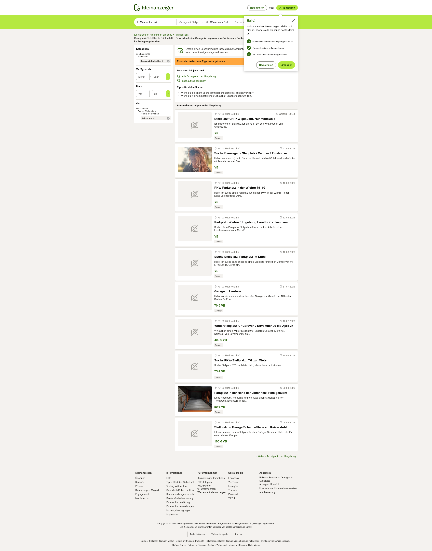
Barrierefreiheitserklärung (180, 498)
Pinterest (233, 494)
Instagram (233, 486)
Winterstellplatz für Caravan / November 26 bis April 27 (253, 326)
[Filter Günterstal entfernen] (168, 118)
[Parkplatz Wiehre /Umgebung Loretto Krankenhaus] (195, 228)
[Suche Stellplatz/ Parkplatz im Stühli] (195, 263)
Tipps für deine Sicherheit (180, 482)
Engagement (142, 494)
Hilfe (168, 478)
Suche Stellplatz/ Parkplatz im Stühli (240, 257)
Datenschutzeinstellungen (180, 506)
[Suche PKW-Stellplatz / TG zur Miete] (195, 366)
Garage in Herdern (227, 291)
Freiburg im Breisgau (149, 113)
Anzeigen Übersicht (269, 484)
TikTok (231, 498)
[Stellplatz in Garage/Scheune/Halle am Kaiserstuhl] (195, 433)
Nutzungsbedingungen (178, 510)
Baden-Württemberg (147, 111)
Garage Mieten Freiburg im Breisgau (243, 540)
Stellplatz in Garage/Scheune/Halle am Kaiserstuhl (250, 427)
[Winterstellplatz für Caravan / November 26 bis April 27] (195, 332)
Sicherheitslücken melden (180, 490)
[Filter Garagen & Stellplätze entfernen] (168, 61)
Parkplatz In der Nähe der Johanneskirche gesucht (250, 393)
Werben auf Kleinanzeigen (211, 492)
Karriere (139, 482)
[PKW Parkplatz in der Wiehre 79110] (195, 194)
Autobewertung (267, 492)
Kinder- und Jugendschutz (180, 494)
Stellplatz (153, 540)
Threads (232, 490)
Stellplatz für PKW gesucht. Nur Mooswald (244, 119)
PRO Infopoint (204, 482)
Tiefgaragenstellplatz (215, 540)
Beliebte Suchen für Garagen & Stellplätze (276, 479)
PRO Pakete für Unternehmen (206, 487)
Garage (144, 540)
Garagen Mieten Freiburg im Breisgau (176, 540)
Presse (139, 486)
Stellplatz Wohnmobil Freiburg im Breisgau (227, 544)
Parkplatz (199, 540)
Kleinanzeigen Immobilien (211, 478)
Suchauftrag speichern (194, 80)
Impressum (172, 514)
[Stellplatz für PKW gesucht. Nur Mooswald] (195, 125)
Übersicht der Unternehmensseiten (278, 488)
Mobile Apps (141, 498)
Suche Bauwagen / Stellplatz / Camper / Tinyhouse (250, 153)
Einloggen (286, 65)
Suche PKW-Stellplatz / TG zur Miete (240, 360)
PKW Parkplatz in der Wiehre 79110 (239, 188)
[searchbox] (158, 22)
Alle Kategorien (143, 53)
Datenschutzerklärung (178, 502)
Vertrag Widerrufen (176, 486)
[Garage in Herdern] (195, 297)
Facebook (233, 478)
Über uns (140, 478)
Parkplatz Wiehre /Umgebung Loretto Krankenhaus (251, 222)
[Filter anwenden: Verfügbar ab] (168, 76)
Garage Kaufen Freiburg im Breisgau (189, 544)
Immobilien (143, 56)
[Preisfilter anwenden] (168, 93)
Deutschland (142, 108)
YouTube (233, 482)
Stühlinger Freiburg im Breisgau (275, 540)
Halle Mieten (254, 544)
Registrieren (266, 65)
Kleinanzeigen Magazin (147, 490)
